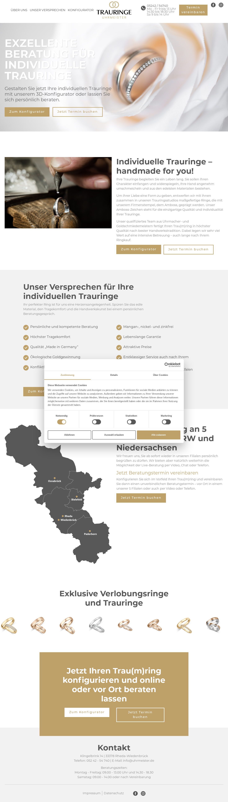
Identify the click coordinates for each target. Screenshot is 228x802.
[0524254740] (143, 8)
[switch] (96, 421)
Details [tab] (114, 375)
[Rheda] (56, 503)
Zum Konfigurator (27, 111)
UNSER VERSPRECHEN (47, 10)
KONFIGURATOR (81, 10)
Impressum (92, 793)
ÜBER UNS (19, 10)
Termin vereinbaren (193, 10)
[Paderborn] (93, 540)
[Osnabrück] (43, 456)
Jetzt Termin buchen (77, 111)
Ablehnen (69, 434)
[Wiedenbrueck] (64, 521)
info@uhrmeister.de (138, 760)
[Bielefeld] (76, 500)
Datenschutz (114, 793)
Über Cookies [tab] (160, 375)
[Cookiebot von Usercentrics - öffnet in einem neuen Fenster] (166, 364)
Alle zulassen (158, 434)
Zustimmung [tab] (67, 375)
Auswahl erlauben (114, 434)
